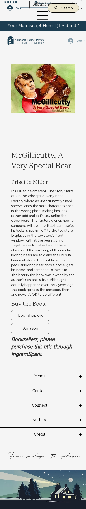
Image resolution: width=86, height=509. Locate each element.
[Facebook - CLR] (5, 2)
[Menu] (43, 15)
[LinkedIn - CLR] (10, 2)
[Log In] (68, 41)
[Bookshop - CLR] (13, 2)
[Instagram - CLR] (8, 2)
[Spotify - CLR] (16, 2)
